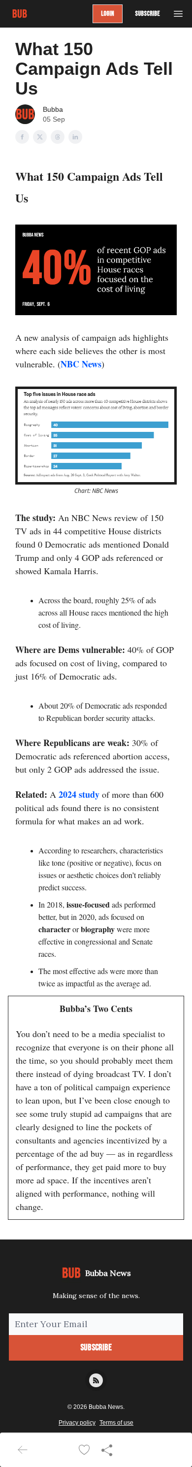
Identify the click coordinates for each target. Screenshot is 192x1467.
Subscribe (147, 13)
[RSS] (96, 1380)
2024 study (79, 794)
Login (107, 13)
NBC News (81, 364)
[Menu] (178, 12)
